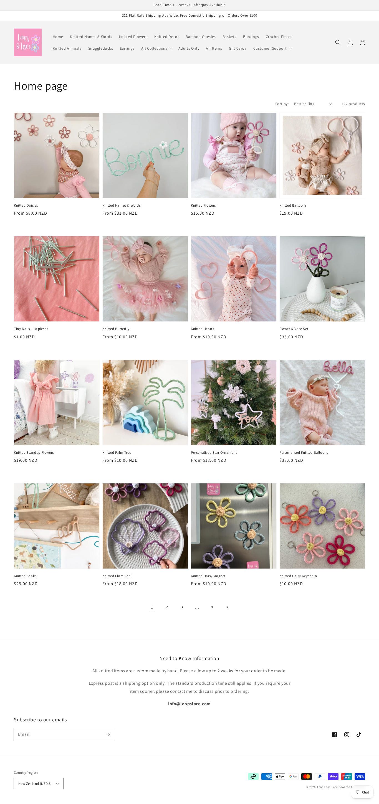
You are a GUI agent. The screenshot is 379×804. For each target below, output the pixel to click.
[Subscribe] (108, 734)
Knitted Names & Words (121, 205)
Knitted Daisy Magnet (208, 576)
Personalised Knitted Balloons (303, 452)
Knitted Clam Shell (117, 576)
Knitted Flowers (203, 205)
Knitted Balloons (293, 205)
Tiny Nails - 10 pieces (31, 328)
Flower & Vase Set (293, 328)
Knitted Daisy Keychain (298, 576)
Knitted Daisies (26, 205)
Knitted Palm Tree (116, 452)
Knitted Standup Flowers (34, 452)
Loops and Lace (327, 787)
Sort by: (282, 103)
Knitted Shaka (25, 576)
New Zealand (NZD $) (35, 783)
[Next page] (227, 607)
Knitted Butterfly (115, 328)
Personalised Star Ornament (214, 452)
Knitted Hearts (202, 328)
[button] (156, 48)
